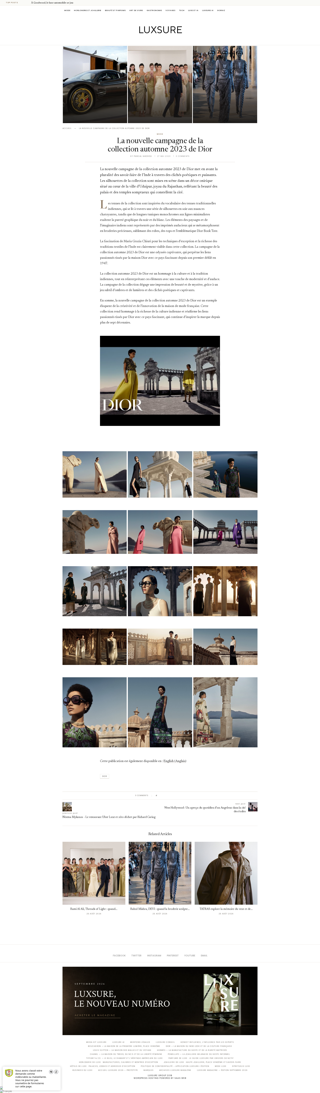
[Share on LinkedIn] (172, 795)
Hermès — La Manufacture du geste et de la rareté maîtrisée (192, 1050)
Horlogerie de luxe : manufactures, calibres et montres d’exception (118, 1062)
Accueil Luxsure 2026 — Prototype (118, 1070)
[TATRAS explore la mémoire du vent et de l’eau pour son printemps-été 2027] (226, 873)
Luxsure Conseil (165, 1042)
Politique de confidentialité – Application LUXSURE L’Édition (175, 1066)
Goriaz (221, 10)
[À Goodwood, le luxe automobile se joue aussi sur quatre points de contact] (95, 84)
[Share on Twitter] (166, 795)
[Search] (256, 10)
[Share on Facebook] (163, 795)
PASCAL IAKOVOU (80, 117)
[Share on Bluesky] (182, 795)
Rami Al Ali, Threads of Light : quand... (93, 909)
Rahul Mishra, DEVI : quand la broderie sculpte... (160, 909)
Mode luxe (220, 1066)
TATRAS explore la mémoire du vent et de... (226, 909)
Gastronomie (154, 10)
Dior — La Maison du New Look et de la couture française (199, 1046)
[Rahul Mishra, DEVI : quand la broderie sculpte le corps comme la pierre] (225, 84)
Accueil (67, 128)
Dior (104, 776)
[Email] (172, 40)
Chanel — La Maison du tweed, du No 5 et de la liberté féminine (126, 1054)
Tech (181, 10)
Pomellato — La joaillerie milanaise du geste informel (199, 1054)
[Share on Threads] (179, 795)
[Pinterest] (162, 40)
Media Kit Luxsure (96, 1042)
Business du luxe (82, 1070)
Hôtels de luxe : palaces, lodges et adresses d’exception (102, 1066)
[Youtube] (167, 40)
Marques (149, 1070)
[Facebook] (148, 40)
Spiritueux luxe (241, 1066)
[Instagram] (158, 40)
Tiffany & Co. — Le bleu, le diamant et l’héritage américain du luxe (124, 1058)
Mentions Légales (140, 1042)
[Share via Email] (185, 795)
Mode (67, 10)
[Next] (28, 2)
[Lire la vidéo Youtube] (160, 385)
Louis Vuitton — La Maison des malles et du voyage (122, 1050)
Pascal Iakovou (143, 156)
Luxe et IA (193, 10)
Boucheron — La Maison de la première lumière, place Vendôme (124, 1046)
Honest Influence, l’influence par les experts (207, 1042)
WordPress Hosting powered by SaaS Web (160, 1078)
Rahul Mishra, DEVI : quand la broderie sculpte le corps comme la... (222, 108)
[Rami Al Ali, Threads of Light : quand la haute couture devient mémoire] (160, 84)
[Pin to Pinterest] (169, 795)
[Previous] (24, 2)
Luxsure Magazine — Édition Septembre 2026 (222, 1070)
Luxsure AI (208, 10)
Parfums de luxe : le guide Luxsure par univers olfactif (201, 1058)
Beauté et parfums (115, 10)
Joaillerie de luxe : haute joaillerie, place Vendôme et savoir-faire (202, 1062)
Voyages (170, 10)
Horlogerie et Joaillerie (87, 10)
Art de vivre (136, 10)
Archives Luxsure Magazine (175, 1070)
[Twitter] (153, 40)
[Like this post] (159, 795)
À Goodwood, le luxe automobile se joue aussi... (56, 3)
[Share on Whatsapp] (176, 795)
